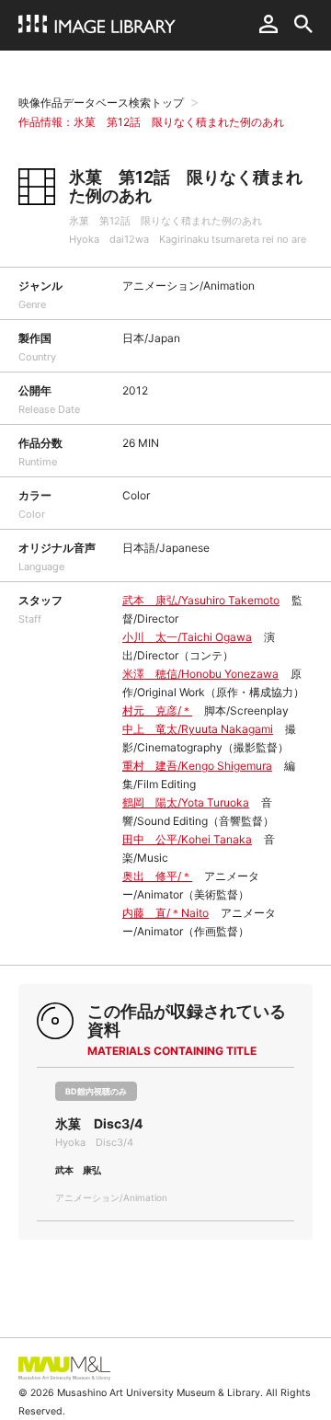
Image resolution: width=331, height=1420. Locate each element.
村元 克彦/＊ (157, 710)
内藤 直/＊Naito (165, 913)
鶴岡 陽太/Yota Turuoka (185, 802)
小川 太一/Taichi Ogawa (187, 637)
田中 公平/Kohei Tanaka (187, 839)
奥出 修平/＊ (157, 876)
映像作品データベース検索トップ (101, 102)
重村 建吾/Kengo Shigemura (197, 766)
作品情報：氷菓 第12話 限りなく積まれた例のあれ (151, 122)
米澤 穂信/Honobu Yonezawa (200, 674)
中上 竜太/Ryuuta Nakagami (197, 729)
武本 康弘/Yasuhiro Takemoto (201, 600)
